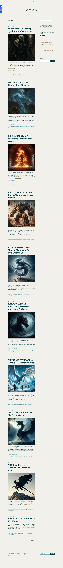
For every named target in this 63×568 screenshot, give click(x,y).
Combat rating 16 (10, 350)
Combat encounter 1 (10, 182)
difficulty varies (17, 74)
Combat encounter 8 (28, 72)
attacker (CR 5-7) (10, 124)
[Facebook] (1, 6)
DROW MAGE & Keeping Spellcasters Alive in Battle (20, 30)
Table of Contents (33, 1)
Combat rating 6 (15, 533)
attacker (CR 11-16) (10, 348)
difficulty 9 (12, 74)
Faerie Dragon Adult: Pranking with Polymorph (47, 44)
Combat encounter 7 (16, 126)
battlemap (9, 456)
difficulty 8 (9, 74)
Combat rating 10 (13, 456)
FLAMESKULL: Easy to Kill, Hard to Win (46, 42)
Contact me (27, 1)
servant (14, 124)
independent (15, 348)
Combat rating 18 (15, 350)
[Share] (1, 12)
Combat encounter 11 (11, 126)
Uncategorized (17, 236)
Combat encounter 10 (11, 72)
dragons (32, 404)
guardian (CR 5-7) (10, 70)
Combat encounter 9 (27, 126)
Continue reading (11, 68)
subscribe (52, 553)
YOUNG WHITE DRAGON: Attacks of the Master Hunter (21, 361)
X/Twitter (25, 553)
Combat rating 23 (25, 350)
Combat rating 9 (25, 239)
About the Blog (22, 1)
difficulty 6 (32, 126)
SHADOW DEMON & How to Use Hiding (21, 520)
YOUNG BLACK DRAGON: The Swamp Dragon (20, 414)
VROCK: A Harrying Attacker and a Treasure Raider (19, 468)
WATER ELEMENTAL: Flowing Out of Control (18, 83)
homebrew (12, 534)
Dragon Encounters (32, 9)
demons (29, 509)
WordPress (33, 565)
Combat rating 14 (23, 456)
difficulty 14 (10, 351)
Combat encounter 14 (22, 72)
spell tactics (20, 74)
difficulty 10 (33, 72)
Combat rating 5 (10, 533)
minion (14, 70)
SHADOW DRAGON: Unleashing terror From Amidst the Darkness (19, 306)
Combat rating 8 (20, 239)
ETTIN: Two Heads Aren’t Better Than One (46, 50)
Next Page (33, 540)
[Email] (1, 10)
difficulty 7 (9, 127)
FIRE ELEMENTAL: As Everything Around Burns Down (20, 139)
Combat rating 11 (10, 239)
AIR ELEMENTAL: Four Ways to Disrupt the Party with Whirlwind (20, 250)
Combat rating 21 (20, 350)
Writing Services (40, 1)
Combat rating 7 (15, 239)
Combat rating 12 (15, 404)
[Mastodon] (1, 8)
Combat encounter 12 (17, 72)
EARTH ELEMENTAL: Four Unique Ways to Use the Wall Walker (21, 195)
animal (9, 401)
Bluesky (25, 554)
